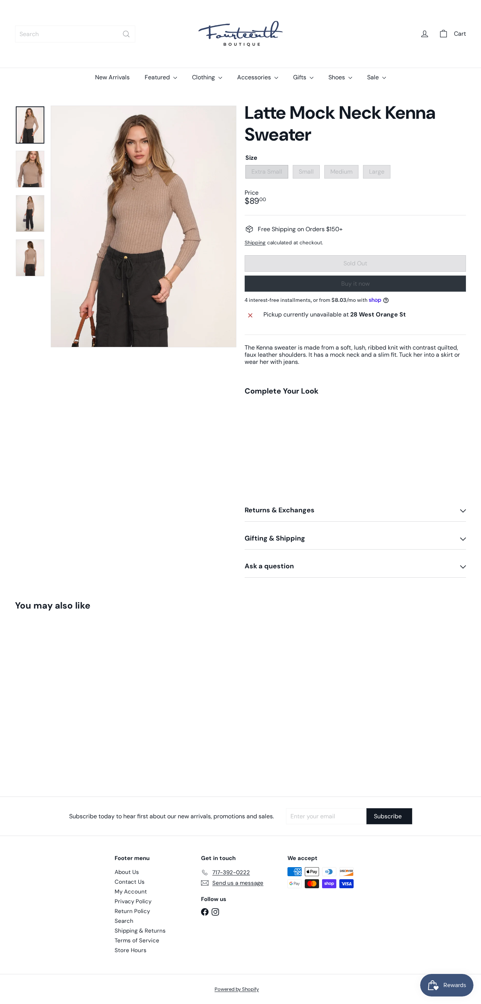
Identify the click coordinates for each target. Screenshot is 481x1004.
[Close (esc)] (350, 420)
